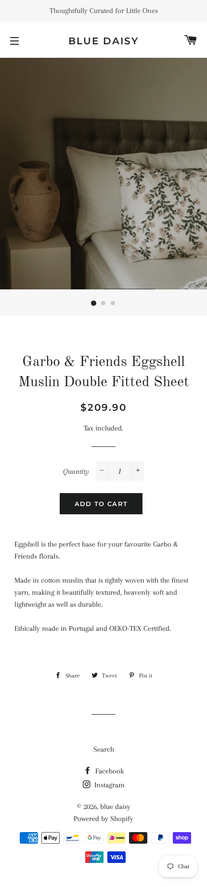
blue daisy (103, 41)
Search (103, 749)
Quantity (76, 471)
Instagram (108, 785)
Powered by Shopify (103, 818)
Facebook (108, 771)
